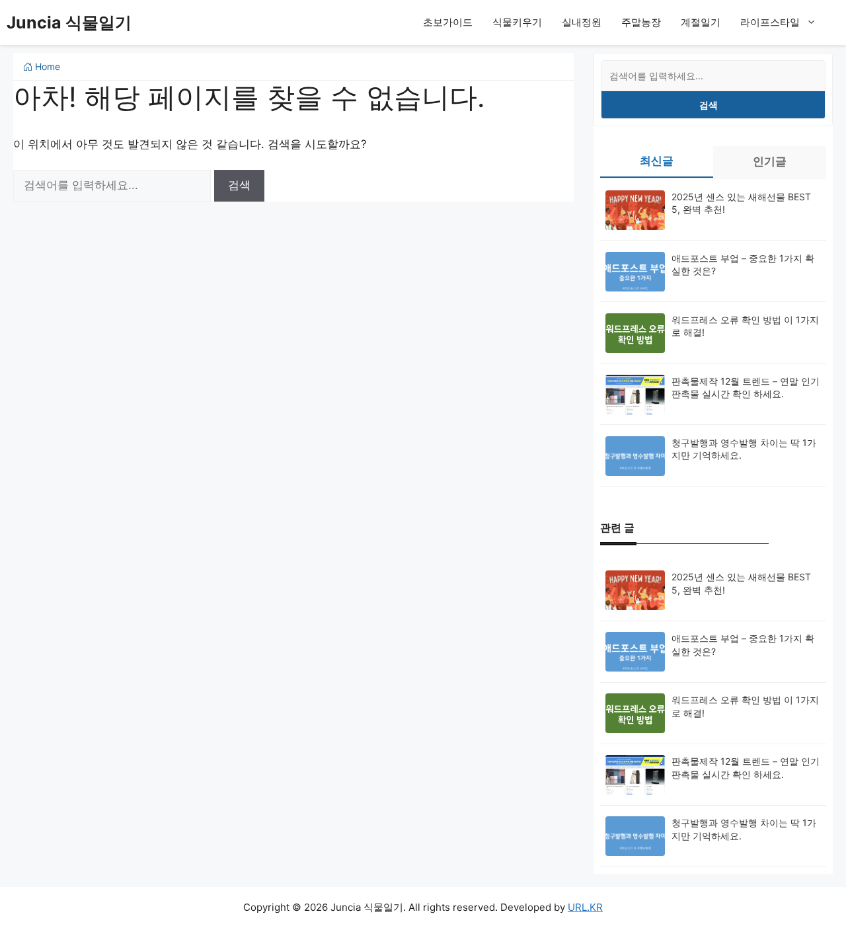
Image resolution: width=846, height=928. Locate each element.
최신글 (656, 160)
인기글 (770, 161)
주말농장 (641, 22)
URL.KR (585, 907)
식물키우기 (517, 22)
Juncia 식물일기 (69, 22)
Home (46, 66)
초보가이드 (448, 22)
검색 (708, 104)
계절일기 (700, 22)
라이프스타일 (770, 22)
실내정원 (581, 22)
